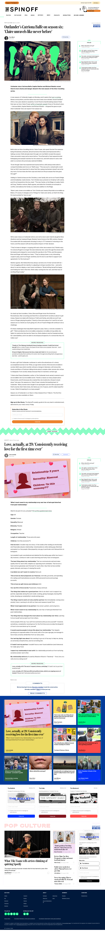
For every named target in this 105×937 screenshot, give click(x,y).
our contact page (67, 923)
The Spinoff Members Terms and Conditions (24, 918)
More (48, 15)
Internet (6, 900)
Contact (45, 895)
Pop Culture (17, 15)
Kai (5, 898)
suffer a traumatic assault (39, 104)
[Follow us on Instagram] (14, 914)
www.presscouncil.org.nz (22, 924)
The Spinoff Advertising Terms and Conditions (50, 918)
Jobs (53, 898)
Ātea (26, 15)
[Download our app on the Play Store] (27, 914)
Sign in (96, 2)
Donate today (91, 10)
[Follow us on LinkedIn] (17, 914)
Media (25, 903)
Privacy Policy (7, 918)
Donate (64, 895)
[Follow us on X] (8, 914)
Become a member (79, 15)
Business (26, 906)
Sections (40, 15)
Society (6, 440)
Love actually (12, 454)
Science (6, 906)
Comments (65, 454)
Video (5, 895)
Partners (6, 903)
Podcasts (57, 15)
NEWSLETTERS (89, 830)
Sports (25, 900)
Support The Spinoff (12, 3)
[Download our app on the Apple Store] (24, 914)
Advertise (54, 895)
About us (45, 898)
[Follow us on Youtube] (11, 914)
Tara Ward (12, 37)
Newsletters (66, 15)
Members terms (66, 898)
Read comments (37, 693)
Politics (8, 15)
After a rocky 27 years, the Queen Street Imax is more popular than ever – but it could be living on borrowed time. (36, 347)
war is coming (56, 97)
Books (32, 15)
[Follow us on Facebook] (5, 914)
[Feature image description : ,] (64, 837)
